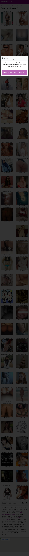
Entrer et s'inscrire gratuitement (14, 72)
